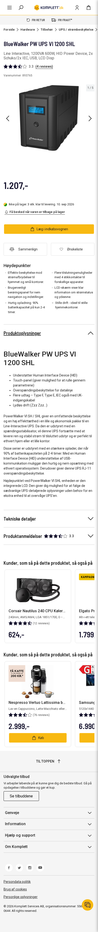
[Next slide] (90, 118)
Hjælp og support (20, 835)
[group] (49, 118)
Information (15, 824)
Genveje (12, 812)
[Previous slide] (7, 118)
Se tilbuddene (21, 796)
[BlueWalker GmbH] (89, 77)
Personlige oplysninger (21, 897)
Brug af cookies (15, 889)
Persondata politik (17, 882)
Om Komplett (16, 846)
